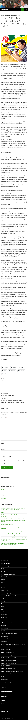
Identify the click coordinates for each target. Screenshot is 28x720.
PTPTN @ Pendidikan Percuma (8, 633)
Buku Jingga (3, 571)
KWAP (2, 598)
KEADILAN (3, 590)
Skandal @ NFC (4, 665)
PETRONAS (3, 625)
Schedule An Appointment (7, 524)
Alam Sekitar (4, 560)
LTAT (2, 603)
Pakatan (12, 15)
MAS (2, 609)
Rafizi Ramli (4, 9)
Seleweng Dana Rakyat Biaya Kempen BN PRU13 (12, 644)
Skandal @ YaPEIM (5, 674)
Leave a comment (19, 29)
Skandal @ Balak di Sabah (6, 647)
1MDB (2, 558)
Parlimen (3, 617)
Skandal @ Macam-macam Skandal (8, 660)
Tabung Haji (3, 679)
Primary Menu (26, 9)
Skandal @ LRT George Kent (7, 657)
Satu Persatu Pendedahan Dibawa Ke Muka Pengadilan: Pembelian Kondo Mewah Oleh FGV (12, 400)
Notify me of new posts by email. (10, 463)
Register (3, 700)
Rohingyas (3, 641)
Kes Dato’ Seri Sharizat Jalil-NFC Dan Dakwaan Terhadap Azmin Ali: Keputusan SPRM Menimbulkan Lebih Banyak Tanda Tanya (14, 539)
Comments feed (4, 708)
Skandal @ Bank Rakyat (6, 649)
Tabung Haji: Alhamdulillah (7, 394)
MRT (2, 612)
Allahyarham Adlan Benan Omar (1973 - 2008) (11, 531)
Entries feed (3, 706)
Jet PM (2, 587)
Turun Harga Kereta (5, 682)
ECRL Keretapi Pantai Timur (7, 574)
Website (3, 449)
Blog (2, 568)
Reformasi (17, 15)
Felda (2, 579)
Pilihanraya (3, 628)
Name (3, 437)
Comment (4, 417)
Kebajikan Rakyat (5, 15)
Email (2, 443)
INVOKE (3, 585)
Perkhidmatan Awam (5, 622)
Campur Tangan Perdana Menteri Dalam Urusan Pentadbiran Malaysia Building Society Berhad (12, 534)
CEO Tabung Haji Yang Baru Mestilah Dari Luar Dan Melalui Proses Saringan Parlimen (12, 543)
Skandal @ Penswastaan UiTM (8, 668)
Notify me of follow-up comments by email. (13, 460)
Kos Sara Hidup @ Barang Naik (8, 595)
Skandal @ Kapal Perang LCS (7, 655)
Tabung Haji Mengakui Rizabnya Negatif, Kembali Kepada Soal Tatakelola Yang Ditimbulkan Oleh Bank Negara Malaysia (14, 520)
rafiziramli (11, 29)
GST (2, 582)
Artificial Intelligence (5, 563)
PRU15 (2, 630)
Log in (2, 703)
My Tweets (3, 489)
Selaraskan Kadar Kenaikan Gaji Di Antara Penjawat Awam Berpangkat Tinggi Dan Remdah (13, 508)
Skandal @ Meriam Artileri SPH (8, 663)
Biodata (2, 512)
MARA (2, 606)
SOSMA (2, 676)
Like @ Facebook (5, 477)
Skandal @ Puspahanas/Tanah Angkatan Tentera (12, 671)
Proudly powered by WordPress (7, 718)
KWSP (2, 601)
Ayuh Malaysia (4, 566)
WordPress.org (4, 711)
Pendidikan (3, 620)
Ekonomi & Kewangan (6, 576)
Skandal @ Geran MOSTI (6, 652)
